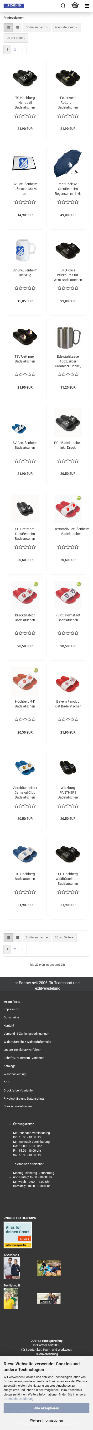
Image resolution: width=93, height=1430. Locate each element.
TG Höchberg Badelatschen (25, 876)
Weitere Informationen (46, 1420)
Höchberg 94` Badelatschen (25, 704)
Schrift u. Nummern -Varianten (24, 1058)
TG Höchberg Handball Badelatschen (25, 102)
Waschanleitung (15, 1074)
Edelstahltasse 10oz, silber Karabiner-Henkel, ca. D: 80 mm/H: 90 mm (68, 361)
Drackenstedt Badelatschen (25, 617)
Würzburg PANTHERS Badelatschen (68, 792)
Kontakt (9, 1025)
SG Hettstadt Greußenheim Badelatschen (25, 533)
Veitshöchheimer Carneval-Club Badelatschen (25, 792)
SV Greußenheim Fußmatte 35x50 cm (25, 188)
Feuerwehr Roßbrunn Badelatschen (68, 102)
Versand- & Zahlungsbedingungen (26, 1033)
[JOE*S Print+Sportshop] (12, 6)
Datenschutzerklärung (18, 1399)
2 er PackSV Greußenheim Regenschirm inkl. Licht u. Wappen (68, 189)
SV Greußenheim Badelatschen (25, 445)
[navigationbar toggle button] (87, 6)
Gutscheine (11, 1017)
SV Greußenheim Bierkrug (25, 272)
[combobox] (37, 27)
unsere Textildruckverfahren (22, 1049)
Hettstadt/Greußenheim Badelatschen (71, 531)
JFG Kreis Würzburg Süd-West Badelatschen (68, 275)
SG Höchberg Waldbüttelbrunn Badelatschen (68, 878)
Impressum (11, 1009)
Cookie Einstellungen (18, 1106)
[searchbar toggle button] (63, 6)
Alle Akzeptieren (46, 1408)
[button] (8, 27)
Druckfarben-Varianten (19, 1090)
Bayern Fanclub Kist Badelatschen (68, 704)
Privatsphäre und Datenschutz (24, 1098)
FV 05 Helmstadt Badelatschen (68, 617)
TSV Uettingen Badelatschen (25, 359)
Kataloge (10, 1066)
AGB (7, 1082)
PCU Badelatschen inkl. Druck (68, 445)
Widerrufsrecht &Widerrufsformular (27, 1042)
